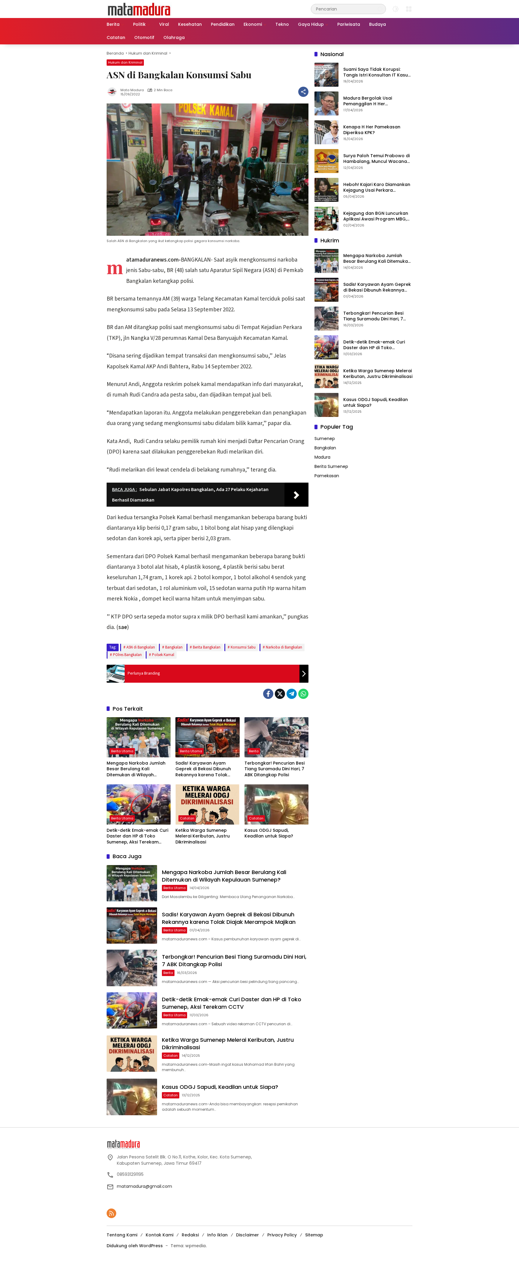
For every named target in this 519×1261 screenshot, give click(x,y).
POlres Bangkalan (127, 654)
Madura (322, 457)
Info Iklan (217, 1235)
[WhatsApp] (303, 694)
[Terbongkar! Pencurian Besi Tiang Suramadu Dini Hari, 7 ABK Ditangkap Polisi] (276, 737)
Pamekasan (326, 476)
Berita (254, 751)
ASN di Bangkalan (140, 647)
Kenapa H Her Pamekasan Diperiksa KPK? (371, 130)
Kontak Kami (159, 1235)
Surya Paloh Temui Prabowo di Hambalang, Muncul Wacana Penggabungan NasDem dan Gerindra (376, 159)
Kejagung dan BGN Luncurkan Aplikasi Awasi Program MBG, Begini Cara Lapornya (375, 216)
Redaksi (190, 1235)
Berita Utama (122, 751)
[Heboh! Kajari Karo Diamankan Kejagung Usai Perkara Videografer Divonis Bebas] (326, 190)
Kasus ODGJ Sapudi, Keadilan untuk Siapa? (268, 833)
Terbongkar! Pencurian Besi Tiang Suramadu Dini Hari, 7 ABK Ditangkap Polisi (274, 769)
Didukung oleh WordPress (135, 1246)
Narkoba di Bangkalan (284, 647)
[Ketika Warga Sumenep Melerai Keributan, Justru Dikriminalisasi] (207, 804)
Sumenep (324, 439)
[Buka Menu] (408, 9)
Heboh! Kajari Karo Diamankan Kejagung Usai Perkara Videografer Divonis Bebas (376, 187)
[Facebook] (268, 694)
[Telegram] (292, 694)
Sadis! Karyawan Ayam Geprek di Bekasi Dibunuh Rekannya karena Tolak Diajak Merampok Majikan (203, 769)
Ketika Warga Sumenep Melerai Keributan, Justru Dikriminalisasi (202, 836)
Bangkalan (174, 647)
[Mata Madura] (139, 9)
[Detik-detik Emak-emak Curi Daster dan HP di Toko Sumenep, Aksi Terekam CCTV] (139, 804)
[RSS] (111, 1213)
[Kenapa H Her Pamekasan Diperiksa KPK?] (326, 132)
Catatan (187, 818)
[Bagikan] (303, 92)
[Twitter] (280, 694)
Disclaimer (247, 1235)
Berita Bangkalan (206, 647)
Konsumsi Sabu (243, 647)
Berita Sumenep (331, 466)
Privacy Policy (282, 1235)
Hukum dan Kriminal (125, 62)
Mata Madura (132, 90)
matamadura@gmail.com (144, 1186)
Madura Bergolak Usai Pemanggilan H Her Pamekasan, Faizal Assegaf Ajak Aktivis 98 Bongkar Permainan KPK (373, 101)
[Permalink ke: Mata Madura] (113, 91)
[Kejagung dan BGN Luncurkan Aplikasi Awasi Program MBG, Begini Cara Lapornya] (326, 219)
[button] (380, 9)
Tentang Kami (122, 1235)
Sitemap (314, 1235)
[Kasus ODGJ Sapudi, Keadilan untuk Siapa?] (276, 804)
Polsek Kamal (163, 654)
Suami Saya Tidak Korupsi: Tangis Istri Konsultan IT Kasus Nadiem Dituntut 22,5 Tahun (376, 72)
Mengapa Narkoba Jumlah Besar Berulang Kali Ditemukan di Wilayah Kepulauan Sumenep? (136, 769)
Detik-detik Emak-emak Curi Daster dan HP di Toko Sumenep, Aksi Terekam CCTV (137, 836)
